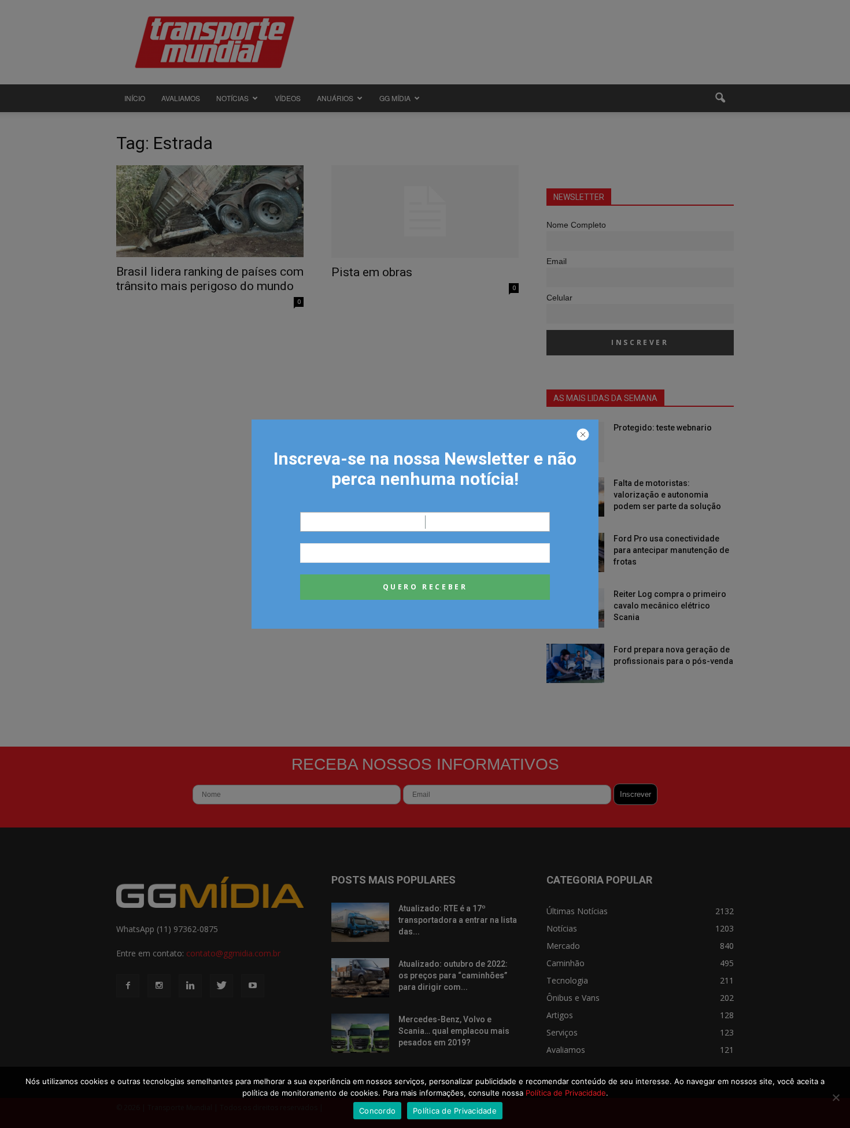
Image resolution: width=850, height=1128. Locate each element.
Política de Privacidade (566, 1092)
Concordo (377, 1110)
